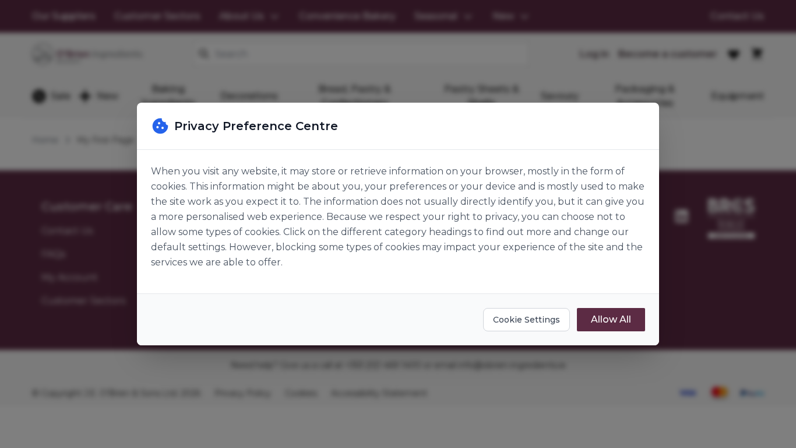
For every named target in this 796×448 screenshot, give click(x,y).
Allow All (611, 319)
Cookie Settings (526, 319)
